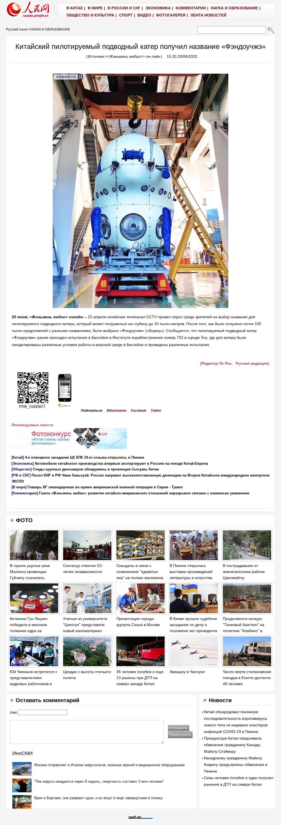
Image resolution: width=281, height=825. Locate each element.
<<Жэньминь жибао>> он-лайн (133, 56)
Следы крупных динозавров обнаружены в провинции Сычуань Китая (96, 469)
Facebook (138, 410)
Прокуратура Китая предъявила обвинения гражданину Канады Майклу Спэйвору (233, 745)
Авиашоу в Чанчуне (187, 671)
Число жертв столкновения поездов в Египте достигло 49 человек (247, 677)
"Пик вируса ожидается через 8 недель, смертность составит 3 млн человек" (99, 781)
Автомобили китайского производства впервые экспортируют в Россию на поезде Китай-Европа (121, 463)
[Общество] (22, 469)
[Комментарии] (25, 493)
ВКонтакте (117, 410)
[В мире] (19, 487)
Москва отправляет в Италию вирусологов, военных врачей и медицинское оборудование (109, 765)
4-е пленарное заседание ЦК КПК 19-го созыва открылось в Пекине (84, 457)
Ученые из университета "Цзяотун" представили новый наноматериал (85, 624)
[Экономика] (22, 463)
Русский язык (16, 29)
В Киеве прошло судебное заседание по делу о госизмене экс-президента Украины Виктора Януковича (193, 630)
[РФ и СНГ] (21, 475)
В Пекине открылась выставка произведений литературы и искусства (191, 571)
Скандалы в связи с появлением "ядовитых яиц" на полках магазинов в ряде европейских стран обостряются (139, 577)
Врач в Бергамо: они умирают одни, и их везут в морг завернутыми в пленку (98, 798)
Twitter (156, 410)
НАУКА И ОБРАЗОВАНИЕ (50, 29)
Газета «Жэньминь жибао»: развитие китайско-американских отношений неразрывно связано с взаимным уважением (144, 493)
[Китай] (18, 457)
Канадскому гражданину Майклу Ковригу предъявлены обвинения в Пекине (235, 764)
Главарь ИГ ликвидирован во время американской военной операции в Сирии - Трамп (105, 487)
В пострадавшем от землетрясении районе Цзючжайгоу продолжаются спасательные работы (244, 577)
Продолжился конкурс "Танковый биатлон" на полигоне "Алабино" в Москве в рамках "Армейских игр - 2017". (244, 630)
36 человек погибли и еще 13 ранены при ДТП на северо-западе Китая (140, 677)
